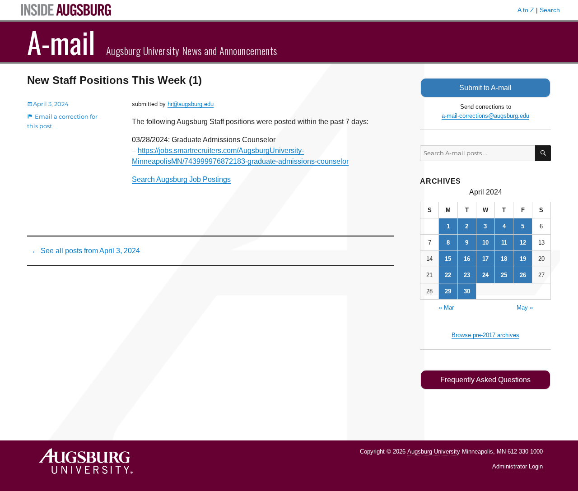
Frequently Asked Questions (485, 380)
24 (485, 275)
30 (467, 291)
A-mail (61, 42)
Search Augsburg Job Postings (181, 179)
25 (504, 275)
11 (504, 242)
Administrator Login (517, 466)
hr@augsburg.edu (191, 104)
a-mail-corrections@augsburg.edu (485, 115)
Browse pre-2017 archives (485, 335)
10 (485, 242)
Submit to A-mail (485, 88)
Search (550, 10)
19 (523, 258)
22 (448, 275)
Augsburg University (433, 451)
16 (467, 258)
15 (448, 258)
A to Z (525, 10)
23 (467, 275)
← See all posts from (86, 251)
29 (448, 291)
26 (523, 275)
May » (525, 307)
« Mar (446, 307)
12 (523, 242)
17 (485, 258)
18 (504, 258)
